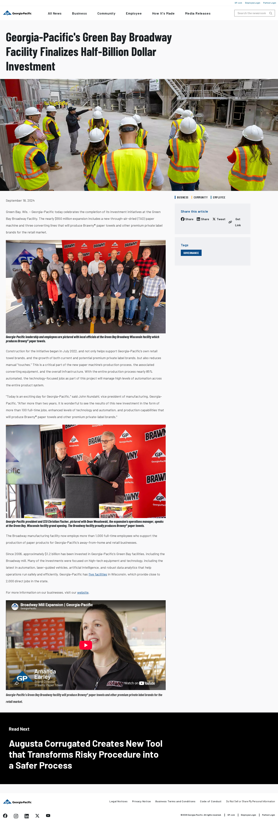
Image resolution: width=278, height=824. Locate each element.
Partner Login (269, 3)
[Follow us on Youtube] (48, 816)
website (83, 592)
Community (106, 13)
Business (79, 13)
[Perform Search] (270, 13)
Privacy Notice (141, 801)
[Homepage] (17, 801)
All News (55, 13)
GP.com (238, 3)
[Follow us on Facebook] (5, 817)
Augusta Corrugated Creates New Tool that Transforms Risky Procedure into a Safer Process (85, 754)
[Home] (17, 13)
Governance (191, 253)
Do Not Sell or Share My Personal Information (250, 801)
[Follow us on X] (37, 817)
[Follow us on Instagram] (16, 817)
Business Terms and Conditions (175, 801)
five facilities (98, 574)
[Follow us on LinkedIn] (27, 817)
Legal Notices (118, 801)
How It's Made (163, 13)
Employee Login (252, 3)
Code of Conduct (211, 801)
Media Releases (197, 13)
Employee (134, 13)
